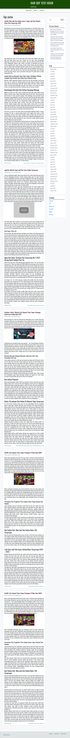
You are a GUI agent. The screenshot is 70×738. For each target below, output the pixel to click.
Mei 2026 (52, 76)
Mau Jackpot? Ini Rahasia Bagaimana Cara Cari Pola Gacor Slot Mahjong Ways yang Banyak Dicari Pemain (57, 32)
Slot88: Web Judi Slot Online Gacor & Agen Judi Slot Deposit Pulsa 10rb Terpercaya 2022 (22, 22)
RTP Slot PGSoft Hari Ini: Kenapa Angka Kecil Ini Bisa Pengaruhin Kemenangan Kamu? (57, 44)
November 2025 (53, 90)
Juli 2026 (52, 71)
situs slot (51, 201)
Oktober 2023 (53, 150)
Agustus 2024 (53, 126)
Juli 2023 (52, 157)
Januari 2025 (53, 114)
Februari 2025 (53, 112)
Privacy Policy (29, 10)
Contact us (42, 10)
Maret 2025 (53, 110)
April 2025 (52, 107)
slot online (51, 209)
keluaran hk (51, 206)
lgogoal (50, 212)
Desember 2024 (53, 117)
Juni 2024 (52, 131)
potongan (28, 445)
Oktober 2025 (53, 93)
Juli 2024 (52, 129)
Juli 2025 (52, 100)
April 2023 (52, 164)
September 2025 (54, 95)
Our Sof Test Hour (42, 3)
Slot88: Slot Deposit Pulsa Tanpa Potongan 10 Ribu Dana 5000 (23, 452)
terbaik (36, 445)
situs (36, 163)
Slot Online (9, 163)
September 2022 (54, 181)
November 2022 (53, 176)
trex (9, 735)
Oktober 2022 (53, 179)
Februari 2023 (53, 169)
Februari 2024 (53, 140)
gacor (30, 163)
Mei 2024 (52, 133)
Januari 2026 (53, 86)
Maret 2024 (53, 138)
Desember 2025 (53, 88)
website (42, 305)
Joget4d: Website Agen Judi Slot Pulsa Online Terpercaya (21, 170)
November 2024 (53, 119)
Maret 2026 (53, 81)
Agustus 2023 (53, 155)
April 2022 (52, 186)
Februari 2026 (53, 83)
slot (50, 203)
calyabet (20, 445)
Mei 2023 (52, 162)
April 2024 (52, 136)
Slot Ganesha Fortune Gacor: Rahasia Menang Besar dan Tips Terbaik (57, 49)
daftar (23, 445)
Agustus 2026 (53, 69)
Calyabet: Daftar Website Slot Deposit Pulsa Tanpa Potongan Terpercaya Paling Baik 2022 (22, 313)
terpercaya (42, 163)
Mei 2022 (52, 183)
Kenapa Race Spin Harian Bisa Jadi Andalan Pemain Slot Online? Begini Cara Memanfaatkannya (57, 38)
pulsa (35, 163)
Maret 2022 (53, 188)
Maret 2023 (53, 167)
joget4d (31, 305)
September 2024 (54, 124)
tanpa (33, 445)
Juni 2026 (52, 74)
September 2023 (54, 152)
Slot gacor (51, 214)
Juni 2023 (52, 160)
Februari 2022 (53, 190)
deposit (27, 163)
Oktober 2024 (53, 121)
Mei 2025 (52, 105)
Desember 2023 (53, 145)
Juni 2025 (52, 102)
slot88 (39, 163)
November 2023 (53, 148)
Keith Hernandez (18, 25)
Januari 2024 (53, 143)
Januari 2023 (53, 171)
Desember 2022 (53, 174)
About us (35, 10)
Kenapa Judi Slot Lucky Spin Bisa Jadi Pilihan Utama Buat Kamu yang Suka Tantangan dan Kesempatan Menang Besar (57, 56)
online (32, 163)
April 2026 (52, 79)
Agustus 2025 (53, 98)
